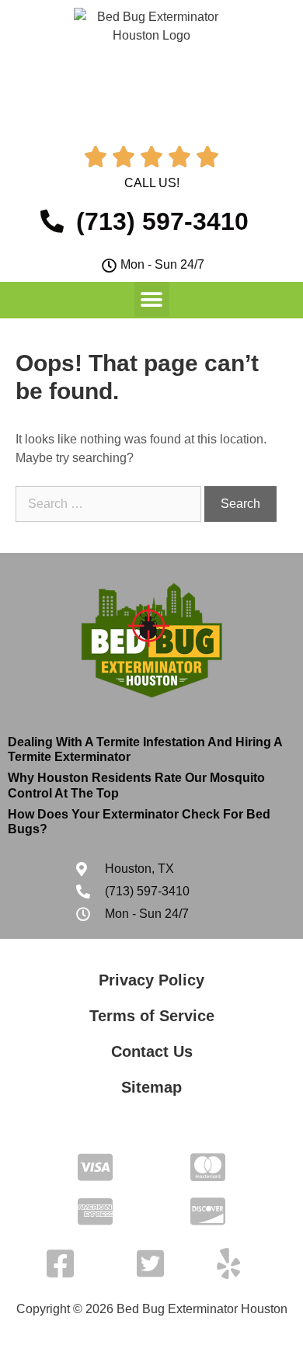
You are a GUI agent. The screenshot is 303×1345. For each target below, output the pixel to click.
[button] (151, 299)
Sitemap (151, 1087)
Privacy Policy (151, 980)
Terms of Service (151, 1015)
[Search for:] (110, 503)
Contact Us (152, 1051)
